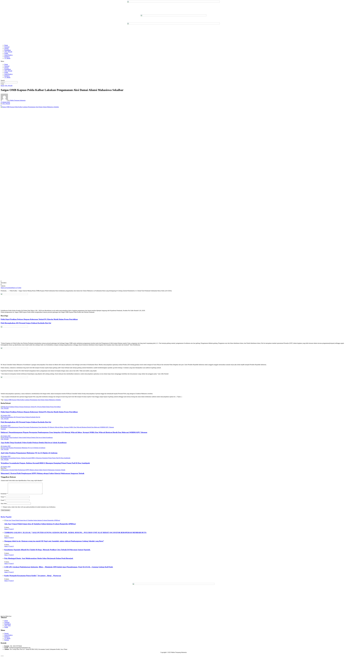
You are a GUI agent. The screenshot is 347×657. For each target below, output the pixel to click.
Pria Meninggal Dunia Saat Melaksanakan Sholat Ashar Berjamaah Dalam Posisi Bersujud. (38, 558)
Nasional (6, 47)
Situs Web (4, 503)
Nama (3, 497)
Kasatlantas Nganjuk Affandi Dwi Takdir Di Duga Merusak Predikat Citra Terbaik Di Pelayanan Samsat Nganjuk (47, 550)
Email (3, 500)
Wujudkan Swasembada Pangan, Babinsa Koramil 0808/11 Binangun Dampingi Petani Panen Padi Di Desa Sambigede (45, 463)
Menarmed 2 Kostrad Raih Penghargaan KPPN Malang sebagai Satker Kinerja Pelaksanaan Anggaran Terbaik (42, 473)
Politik (6, 53)
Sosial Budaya (8, 55)
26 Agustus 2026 (5, 415)
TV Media (7, 58)
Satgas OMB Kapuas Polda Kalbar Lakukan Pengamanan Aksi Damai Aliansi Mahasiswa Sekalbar (32, 400)
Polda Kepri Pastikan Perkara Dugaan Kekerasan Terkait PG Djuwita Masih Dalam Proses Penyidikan (39, 319)
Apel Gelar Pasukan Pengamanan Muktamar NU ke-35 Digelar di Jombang (29, 453)
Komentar (4, 493)
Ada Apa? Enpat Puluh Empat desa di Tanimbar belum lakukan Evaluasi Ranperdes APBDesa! (40, 524)
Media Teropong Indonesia (17, 100)
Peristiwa (7, 56)
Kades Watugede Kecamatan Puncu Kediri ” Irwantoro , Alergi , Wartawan (32, 576)
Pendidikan (7, 50)
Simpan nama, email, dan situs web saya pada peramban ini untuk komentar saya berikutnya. (29, 507)
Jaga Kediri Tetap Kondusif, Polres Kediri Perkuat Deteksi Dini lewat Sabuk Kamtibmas (34, 443)
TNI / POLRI (8, 51)
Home (6, 45)
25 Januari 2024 (5, 102)
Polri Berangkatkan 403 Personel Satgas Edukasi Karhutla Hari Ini (26, 323)
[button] (173, 61)
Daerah (6, 48)
